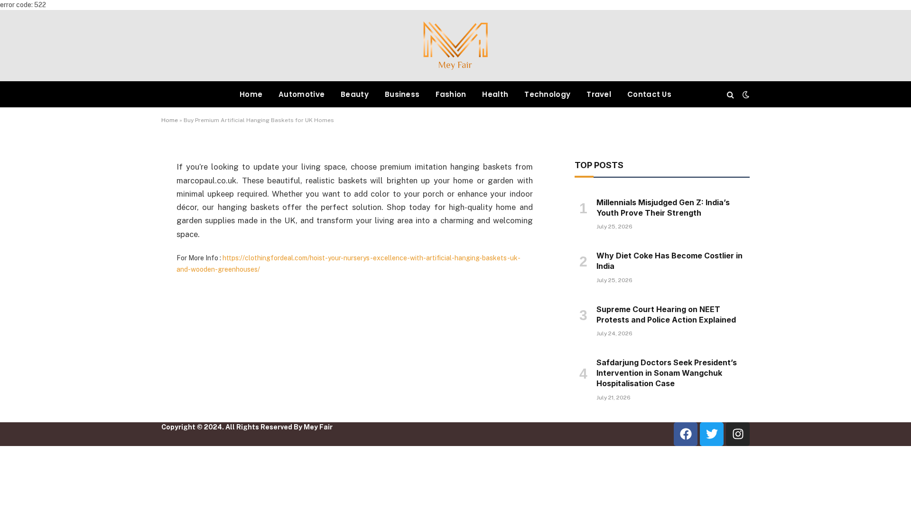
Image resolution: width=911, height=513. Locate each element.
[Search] (730, 94)
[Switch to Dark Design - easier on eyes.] (745, 94)
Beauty (355, 94)
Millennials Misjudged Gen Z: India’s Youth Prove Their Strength (663, 208)
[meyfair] (455, 45)
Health (495, 94)
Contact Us (649, 94)
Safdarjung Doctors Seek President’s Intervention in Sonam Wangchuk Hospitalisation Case (666, 373)
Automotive (302, 94)
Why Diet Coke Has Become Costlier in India (669, 261)
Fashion (451, 94)
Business (402, 94)
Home (251, 94)
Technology (547, 94)
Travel (598, 94)
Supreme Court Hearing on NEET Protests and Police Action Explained (666, 314)
